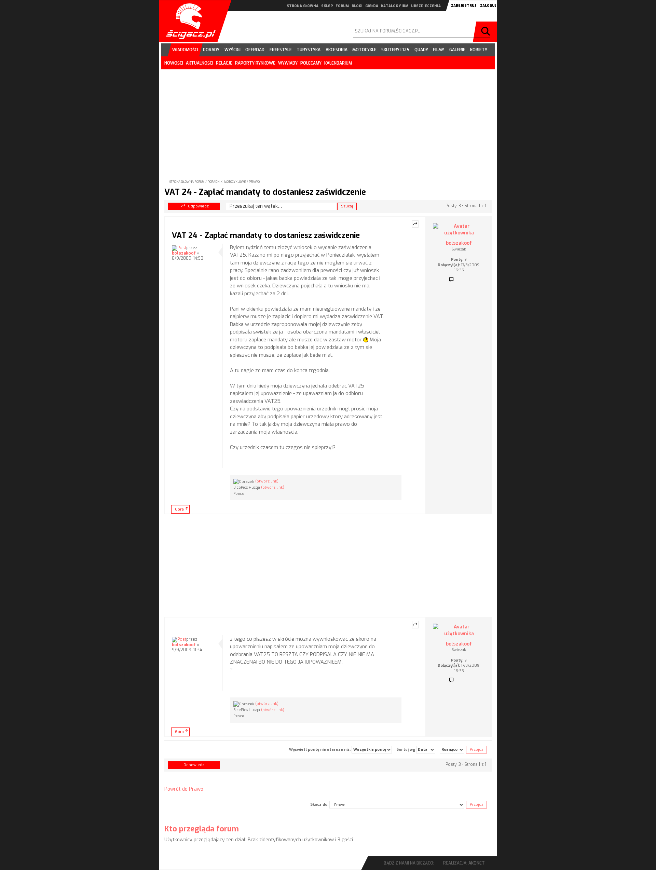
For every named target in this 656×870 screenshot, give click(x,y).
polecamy (311, 63)
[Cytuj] (415, 224)
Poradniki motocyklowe (226, 182)
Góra (179, 509)
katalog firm (394, 6)
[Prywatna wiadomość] (451, 279)
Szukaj (486, 32)
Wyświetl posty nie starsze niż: (320, 749)
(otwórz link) (266, 481)
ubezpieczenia (426, 6)
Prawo (254, 182)
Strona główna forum (187, 182)
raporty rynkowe (255, 63)
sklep (327, 6)
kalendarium (338, 63)
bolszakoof (184, 253)
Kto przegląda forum (201, 829)
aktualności (199, 63)
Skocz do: (319, 804)
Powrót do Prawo (183, 789)
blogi (357, 6)
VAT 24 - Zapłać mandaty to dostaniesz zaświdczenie (265, 192)
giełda (371, 6)
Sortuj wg (406, 749)
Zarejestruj (463, 5)
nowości (173, 63)
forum (342, 6)
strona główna (302, 6)
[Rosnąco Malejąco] (452, 749)
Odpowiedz (198, 206)
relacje (224, 63)
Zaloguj (488, 5)
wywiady (288, 63)
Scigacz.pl (188, 21)
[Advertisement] (328, 119)
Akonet (476, 863)
